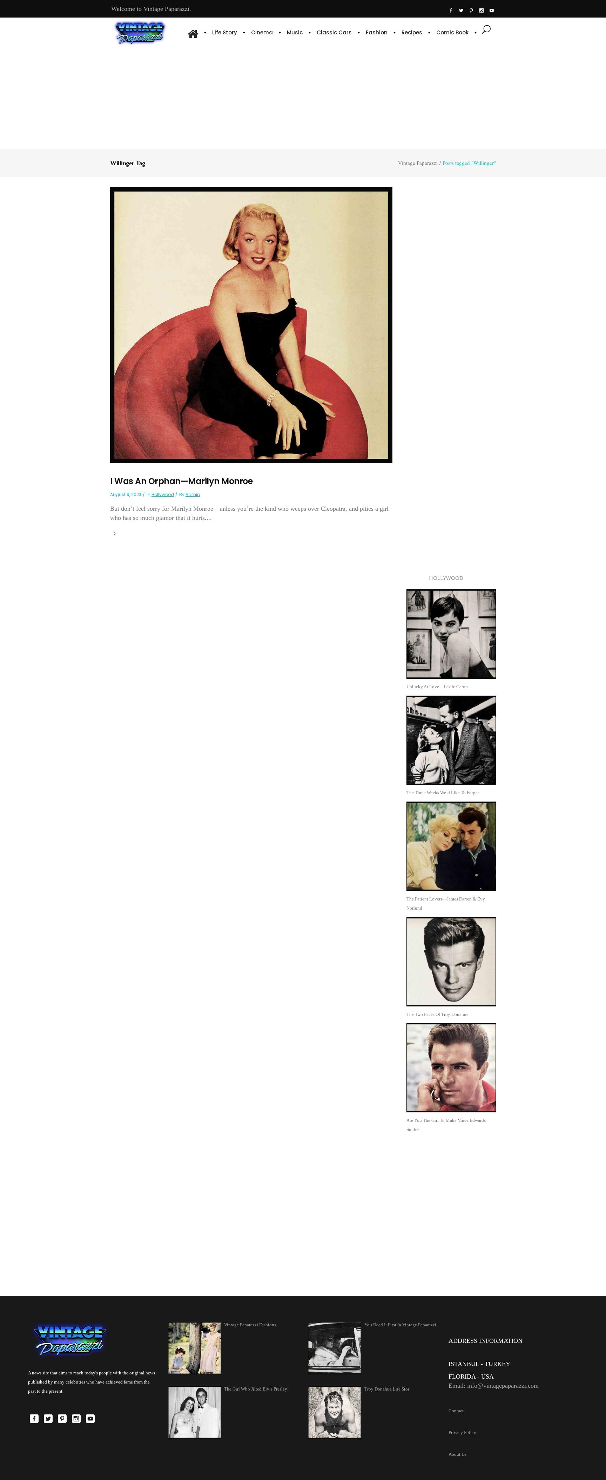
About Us (457, 1454)
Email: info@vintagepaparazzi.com (494, 1385)
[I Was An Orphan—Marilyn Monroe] (251, 324)
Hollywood (163, 494)
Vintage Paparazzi (418, 163)
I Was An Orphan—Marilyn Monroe (181, 481)
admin (193, 494)
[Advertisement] (303, 96)
